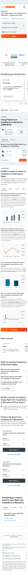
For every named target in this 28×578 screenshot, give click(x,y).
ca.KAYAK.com (7, 535)
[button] (2, 7)
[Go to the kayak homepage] (10, 7)
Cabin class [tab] (13, 507)
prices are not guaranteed (7, 548)
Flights (13, 535)
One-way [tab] (12, 139)
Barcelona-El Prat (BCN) (10, 520)
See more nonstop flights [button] (14, 454)
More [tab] (24, 189)
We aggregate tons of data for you (11, 556)
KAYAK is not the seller (8, 553)
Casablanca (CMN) (8, 518)
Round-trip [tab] (5, 139)
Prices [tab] (4, 189)
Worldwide (19, 535)
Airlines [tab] (11, 189)
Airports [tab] (5, 507)
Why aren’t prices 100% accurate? (11, 558)
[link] (14, 330)
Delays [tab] (17, 189)
